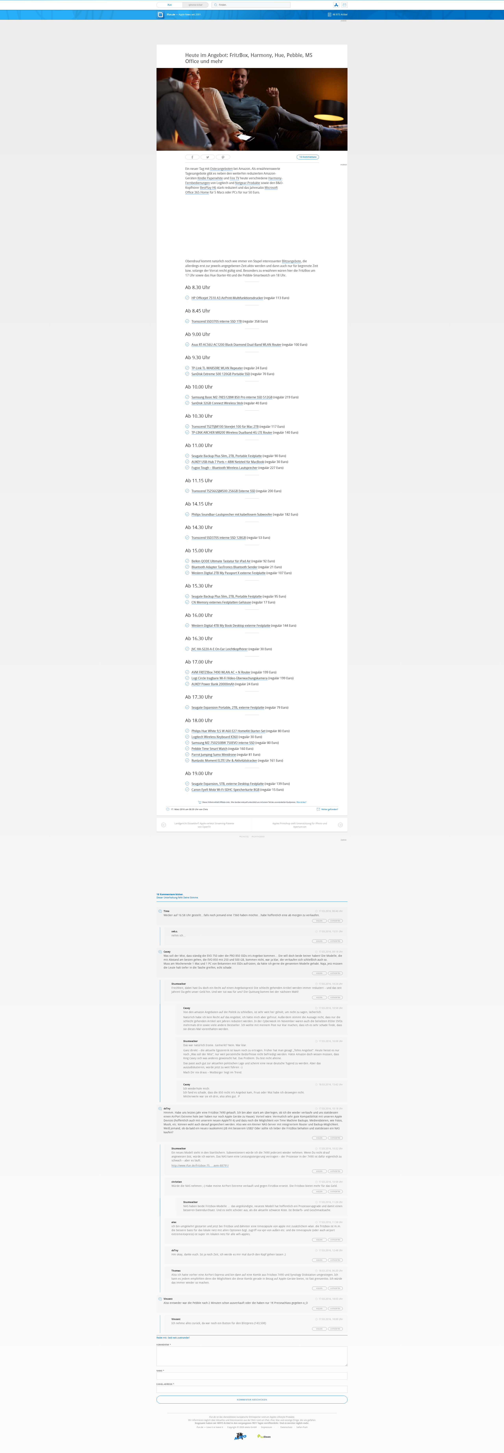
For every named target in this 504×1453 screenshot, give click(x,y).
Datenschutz (286, 1427)
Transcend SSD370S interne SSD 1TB (217, 321)
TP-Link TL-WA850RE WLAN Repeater (217, 368)
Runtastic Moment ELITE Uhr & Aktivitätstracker (224, 760)
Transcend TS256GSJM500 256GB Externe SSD (223, 491)
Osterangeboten (221, 169)
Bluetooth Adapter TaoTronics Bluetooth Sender (225, 567)
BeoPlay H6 (208, 188)
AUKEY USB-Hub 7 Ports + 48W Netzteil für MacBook (228, 462)
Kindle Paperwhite (210, 178)
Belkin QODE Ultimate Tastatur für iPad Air (221, 561)
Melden (319, 921)
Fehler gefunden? (329, 809)
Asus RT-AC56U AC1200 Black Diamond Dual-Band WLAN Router (236, 345)
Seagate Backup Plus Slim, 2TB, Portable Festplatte (227, 456)
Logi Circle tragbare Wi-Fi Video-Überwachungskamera (230, 678)
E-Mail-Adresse (165, 1384)
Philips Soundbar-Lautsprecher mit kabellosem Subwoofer (232, 514)
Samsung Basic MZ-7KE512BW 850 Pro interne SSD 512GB (232, 397)
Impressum (266, 1427)
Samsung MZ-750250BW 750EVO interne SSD (223, 743)
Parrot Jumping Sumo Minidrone (214, 755)
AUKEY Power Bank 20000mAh (213, 684)
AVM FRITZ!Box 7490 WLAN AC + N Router (221, 672)
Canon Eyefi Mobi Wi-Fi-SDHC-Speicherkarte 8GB (225, 790)
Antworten (335, 921)
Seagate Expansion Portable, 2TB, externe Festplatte (228, 707)
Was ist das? (301, 802)
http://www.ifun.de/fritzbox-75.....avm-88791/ (200, 1165)
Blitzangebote (291, 261)
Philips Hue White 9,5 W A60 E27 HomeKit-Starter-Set (228, 731)
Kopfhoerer (259, 837)
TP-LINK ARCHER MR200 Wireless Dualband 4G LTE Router (232, 432)
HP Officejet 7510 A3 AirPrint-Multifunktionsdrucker (227, 298)
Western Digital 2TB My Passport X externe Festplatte (229, 573)
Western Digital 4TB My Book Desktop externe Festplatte (231, 625)
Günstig (245, 837)
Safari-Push (302, 1427)
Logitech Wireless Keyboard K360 (215, 737)
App (336, 5)
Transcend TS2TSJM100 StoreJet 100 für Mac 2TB (225, 427)
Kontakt (344, 5)
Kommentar (164, 1344)
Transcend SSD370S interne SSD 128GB (219, 538)
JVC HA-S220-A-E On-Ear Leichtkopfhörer (220, 649)
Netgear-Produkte (247, 183)
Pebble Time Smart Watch (209, 749)
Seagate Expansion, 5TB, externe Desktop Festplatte (228, 784)
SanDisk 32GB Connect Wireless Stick (217, 403)
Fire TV (234, 178)
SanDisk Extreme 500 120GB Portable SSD (221, 374)
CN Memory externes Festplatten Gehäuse (221, 602)
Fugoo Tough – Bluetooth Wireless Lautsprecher (225, 468)
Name (160, 1370)
